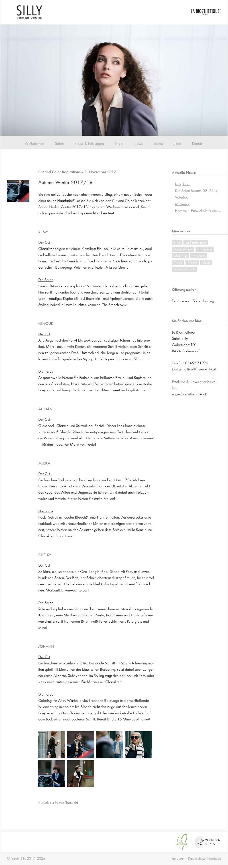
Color (206, 262)
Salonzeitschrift (184, 269)
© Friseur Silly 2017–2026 (26, 858)
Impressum (178, 858)
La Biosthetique (196, 242)
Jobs (177, 143)
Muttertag (182, 204)
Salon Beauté (183, 249)
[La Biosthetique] (206, 13)
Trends (158, 143)
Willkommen (34, 143)
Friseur (192, 262)
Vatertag (181, 197)
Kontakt (198, 143)
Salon (59, 143)
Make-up (180, 256)
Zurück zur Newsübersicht (58, 802)
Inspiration (205, 249)
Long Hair (182, 184)
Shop (118, 143)
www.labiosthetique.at (189, 394)
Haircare (198, 256)
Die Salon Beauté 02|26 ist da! (199, 190)
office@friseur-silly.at (200, 369)
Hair (177, 242)
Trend (178, 262)
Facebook (214, 858)
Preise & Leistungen (89, 143)
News (137, 143)
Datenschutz (196, 858)
